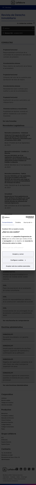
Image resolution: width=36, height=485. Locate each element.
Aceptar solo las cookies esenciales (18, 266)
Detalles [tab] (18, 222)
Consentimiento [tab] (7, 222)
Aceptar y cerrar (18, 254)
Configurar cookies (17, 260)
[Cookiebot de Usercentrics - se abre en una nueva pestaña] (26, 217)
